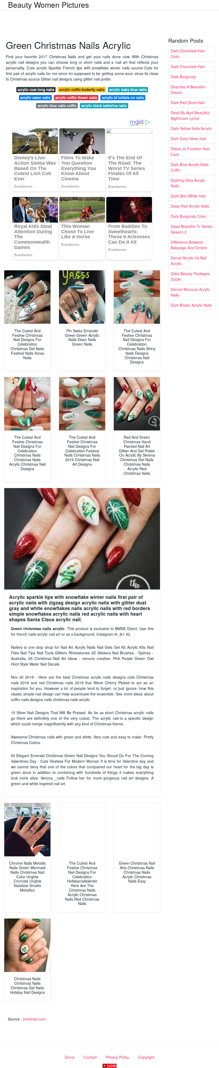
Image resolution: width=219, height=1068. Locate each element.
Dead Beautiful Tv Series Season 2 (191, 229)
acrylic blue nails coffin (57, 105)
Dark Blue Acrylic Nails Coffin (190, 167)
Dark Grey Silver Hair (188, 138)
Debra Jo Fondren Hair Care (190, 151)
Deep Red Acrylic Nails (190, 206)
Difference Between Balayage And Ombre (189, 244)
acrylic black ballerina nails (104, 105)
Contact (90, 1057)
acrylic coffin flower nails (76, 97)
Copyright (146, 1057)
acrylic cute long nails (36, 89)
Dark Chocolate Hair (188, 66)
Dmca (70, 1057)
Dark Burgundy (183, 76)
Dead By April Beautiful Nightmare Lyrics (190, 115)
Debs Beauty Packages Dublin (190, 276)
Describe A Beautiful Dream (188, 89)
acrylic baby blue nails (128, 89)
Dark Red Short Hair (188, 102)
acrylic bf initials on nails (123, 97)
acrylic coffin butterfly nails (81, 89)
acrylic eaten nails (35, 97)
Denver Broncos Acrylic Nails (190, 292)
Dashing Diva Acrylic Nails (188, 182)
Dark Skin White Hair (188, 196)
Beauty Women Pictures (48, 4)
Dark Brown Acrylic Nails (191, 305)
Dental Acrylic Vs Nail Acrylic (188, 260)
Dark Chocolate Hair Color (188, 53)
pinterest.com (34, 1019)
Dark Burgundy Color (188, 216)
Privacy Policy (117, 1057)
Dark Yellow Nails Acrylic (191, 128)
